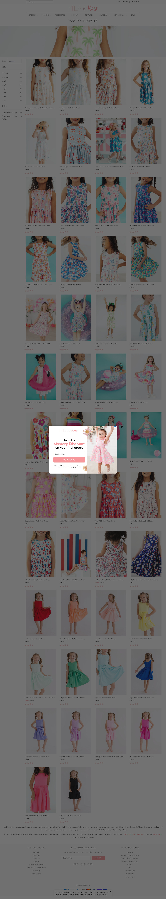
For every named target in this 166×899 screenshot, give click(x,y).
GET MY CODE (69, 460)
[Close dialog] (115, 427)
